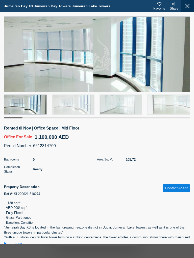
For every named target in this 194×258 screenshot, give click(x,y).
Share (174, 8)
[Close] (187, 6)
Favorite (159, 8)
